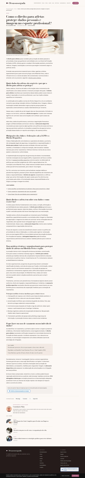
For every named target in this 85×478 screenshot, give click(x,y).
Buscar (76, 3)
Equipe (61, 454)
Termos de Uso (63, 463)
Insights (69, 3)
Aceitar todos (75, 475)
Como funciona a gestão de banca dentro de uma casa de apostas (25, 353)
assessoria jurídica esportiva (21, 160)
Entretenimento (37, 3)
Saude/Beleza (63, 3)
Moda (46, 3)
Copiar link (35, 398)
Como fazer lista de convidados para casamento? (22, 194)
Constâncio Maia (12, 25)
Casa (53, 3)
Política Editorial (64, 456)
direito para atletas (35, 78)
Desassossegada (9, 8)
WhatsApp (18, 398)
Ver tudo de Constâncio (19, 412)
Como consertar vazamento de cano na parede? (22, 191)
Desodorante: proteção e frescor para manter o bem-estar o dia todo (26, 347)
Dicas (43, 3)
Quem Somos (63, 452)
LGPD (20, 101)
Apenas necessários (65, 475)
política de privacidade (33, 476)
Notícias (57, 3)
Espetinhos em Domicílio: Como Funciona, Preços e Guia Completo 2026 (27, 350)
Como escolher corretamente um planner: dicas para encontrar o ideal (29, 189)
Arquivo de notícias (64, 465)
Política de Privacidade (65, 460)
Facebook (25, 398)
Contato (62, 458)
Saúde (50, 3)
